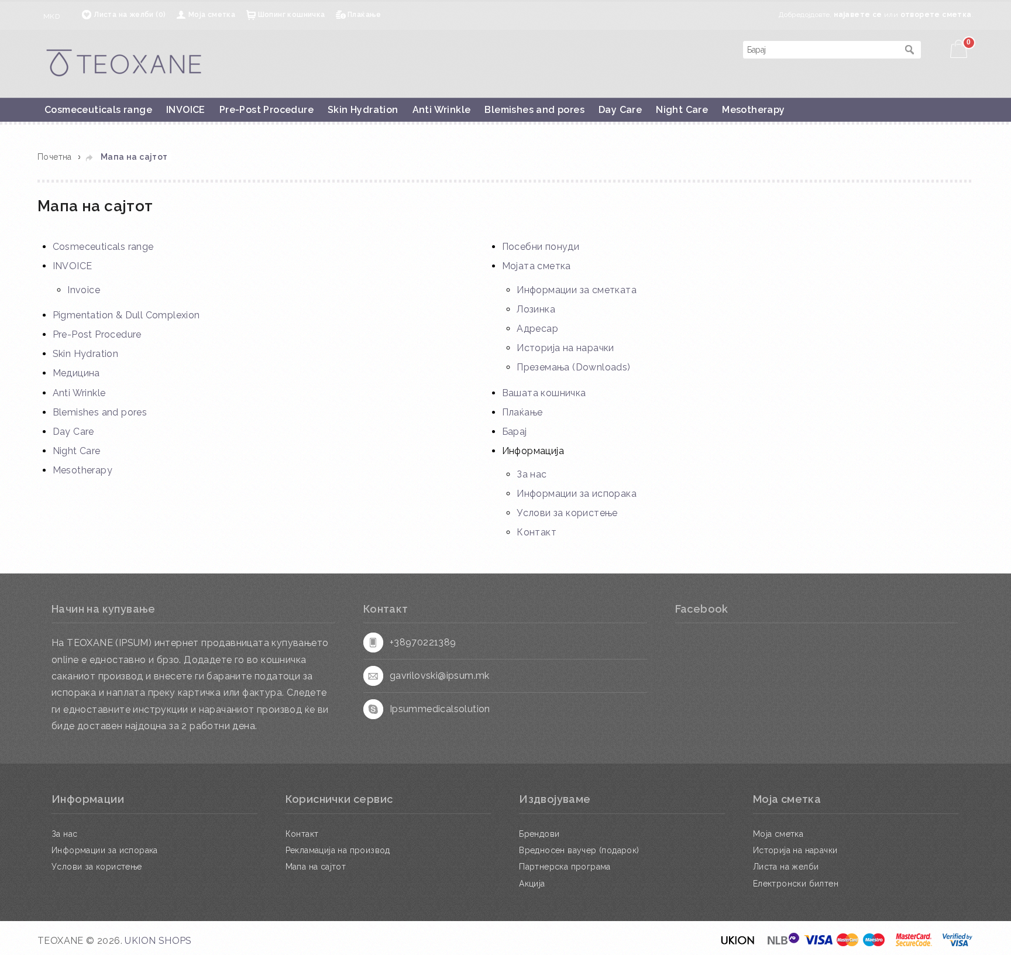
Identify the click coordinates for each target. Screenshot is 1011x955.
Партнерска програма (565, 866)
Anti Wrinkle (441, 109)
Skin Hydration (363, 109)
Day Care (620, 109)
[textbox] (820, 50)
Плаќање (364, 15)
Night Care (682, 109)
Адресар (537, 328)
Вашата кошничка (544, 393)
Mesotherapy (753, 109)
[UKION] (738, 943)
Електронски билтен (795, 883)
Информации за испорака (577, 493)
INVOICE (185, 109)
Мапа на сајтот (134, 157)
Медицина (76, 373)
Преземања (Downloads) (573, 367)
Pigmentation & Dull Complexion (126, 315)
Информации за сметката (577, 290)
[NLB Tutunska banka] (784, 943)
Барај (514, 431)
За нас (531, 474)
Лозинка (536, 309)
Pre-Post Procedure (266, 109)
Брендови (539, 834)
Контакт (536, 532)
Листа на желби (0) (130, 15)
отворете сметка (936, 15)
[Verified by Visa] (957, 943)
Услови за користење (567, 512)
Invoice (83, 290)
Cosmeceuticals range (98, 109)
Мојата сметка (536, 266)
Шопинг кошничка (291, 15)
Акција (532, 883)
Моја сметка (211, 15)
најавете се (858, 15)
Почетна (54, 157)
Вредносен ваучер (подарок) (579, 850)
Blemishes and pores (534, 109)
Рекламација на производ (338, 850)
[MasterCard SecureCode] (914, 943)
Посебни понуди (541, 246)
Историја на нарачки (565, 347)
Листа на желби (786, 866)
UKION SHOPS (158, 940)
